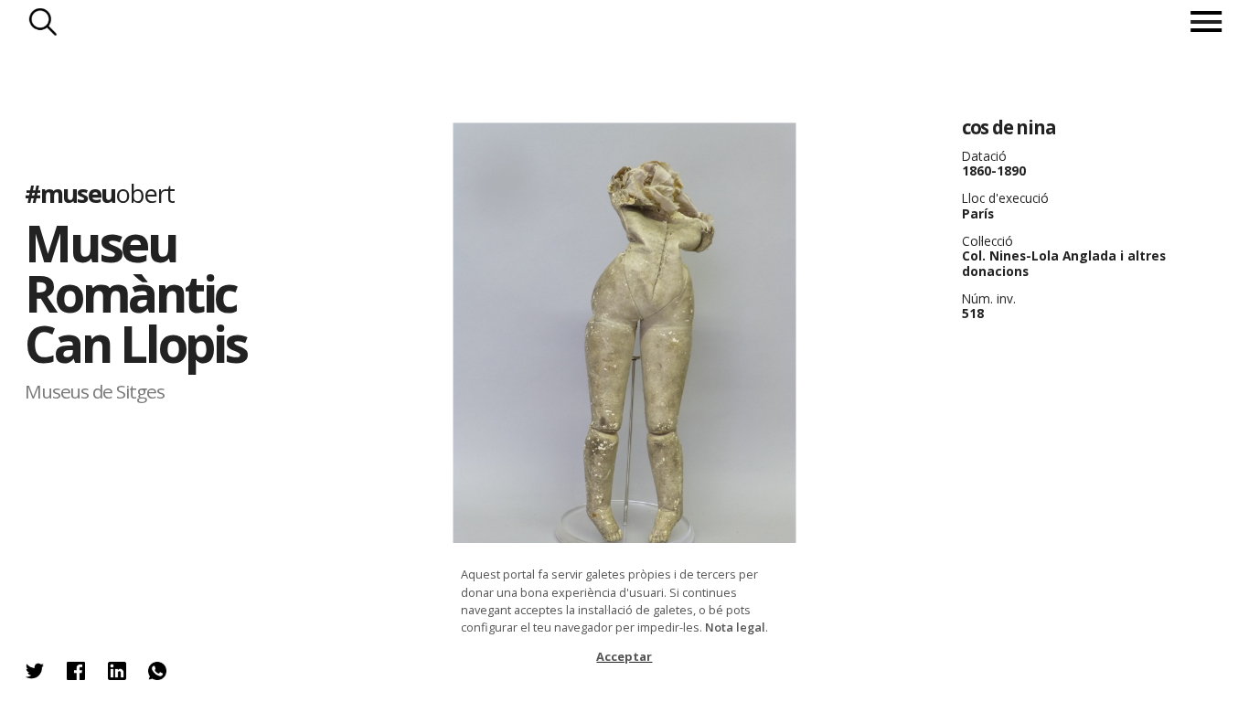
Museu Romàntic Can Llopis (135, 293)
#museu (99, 193)
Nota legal (735, 627)
